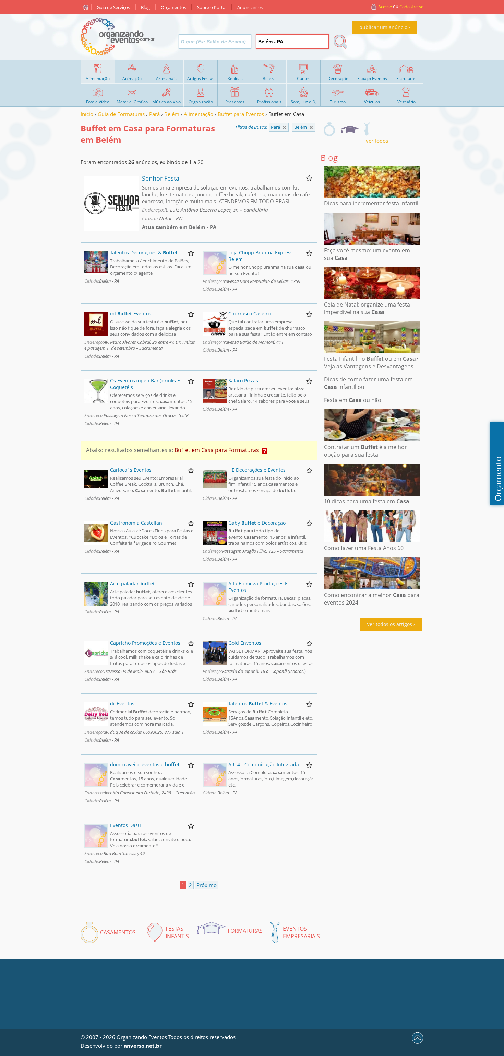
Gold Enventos (244, 643)
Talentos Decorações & (144, 252)
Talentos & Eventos (257, 703)
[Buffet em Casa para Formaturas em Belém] (349, 129)
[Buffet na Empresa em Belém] (366, 129)
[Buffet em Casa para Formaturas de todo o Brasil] (284, 127)
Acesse (385, 6)
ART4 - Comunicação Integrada (263, 764)
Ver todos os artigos (389, 624)
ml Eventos (130, 313)
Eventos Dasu (125, 825)
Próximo (206, 885)
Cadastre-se (411, 6)
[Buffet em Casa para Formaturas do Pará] (311, 127)
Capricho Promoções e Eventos (145, 643)
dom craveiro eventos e (145, 764)
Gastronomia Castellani (137, 522)
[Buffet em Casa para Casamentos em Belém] (329, 129)
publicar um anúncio (383, 27)
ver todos (377, 140)
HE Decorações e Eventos (257, 470)
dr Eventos (122, 703)
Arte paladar (132, 583)
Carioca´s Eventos (131, 470)
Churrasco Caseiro (249, 313)
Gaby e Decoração (257, 522)
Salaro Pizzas (243, 380)
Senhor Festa (160, 178)
